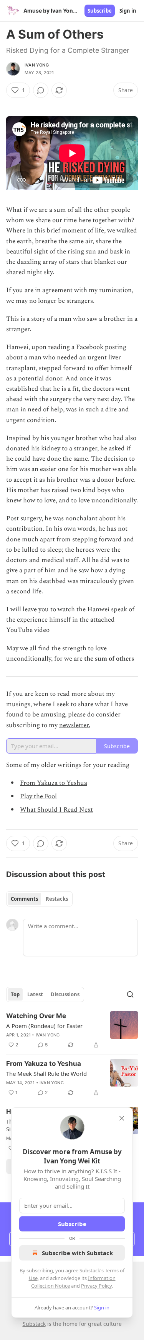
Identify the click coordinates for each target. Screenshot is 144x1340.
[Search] (130, 994)
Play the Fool (38, 796)
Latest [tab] (35, 994)
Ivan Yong (37, 65)
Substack (34, 1323)
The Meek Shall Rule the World (46, 1073)
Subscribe (100, 10)
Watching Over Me (36, 1016)
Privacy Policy (96, 1285)
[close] (122, 1118)
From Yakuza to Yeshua (53, 783)
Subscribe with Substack (77, 1253)
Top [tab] (15, 994)
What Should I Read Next (56, 810)
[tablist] (39, 898)
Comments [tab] (24, 898)
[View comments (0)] (40, 90)
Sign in (127, 10)
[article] (72, 1030)
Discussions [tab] (65, 994)
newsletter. (74, 725)
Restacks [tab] (57, 898)
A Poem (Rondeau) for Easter (44, 1026)
